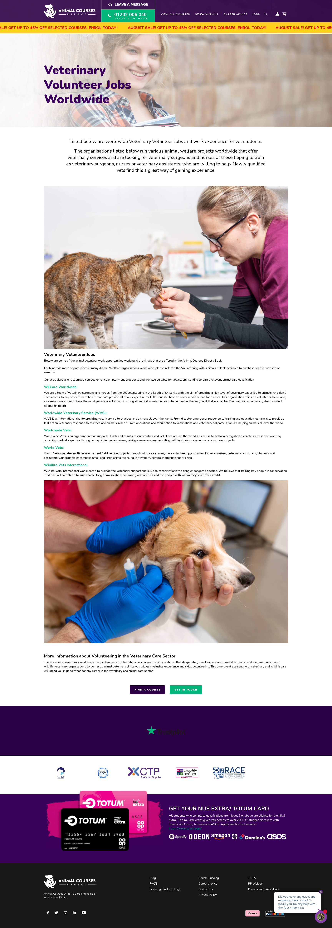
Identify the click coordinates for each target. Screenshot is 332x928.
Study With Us (206, 14)
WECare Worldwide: (60, 387)
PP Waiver (255, 884)
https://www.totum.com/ (185, 828)
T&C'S (252, 878)
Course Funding (209, 878)
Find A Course (147, 689)
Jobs (256, 14)
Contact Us (206, 889)
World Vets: (54, 447)
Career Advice (235, 14)
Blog (152, 878)
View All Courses (175, 14)
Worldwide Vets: (57, 430)
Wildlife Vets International (66, 465)
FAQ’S (153, 884)
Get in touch (185, 689)
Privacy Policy (208, 895)
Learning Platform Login (165, 889)
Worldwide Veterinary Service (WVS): (75, 413)
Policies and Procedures (263, 889)
